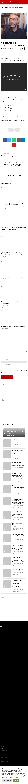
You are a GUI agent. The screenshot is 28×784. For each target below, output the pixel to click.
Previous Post (5, 153)
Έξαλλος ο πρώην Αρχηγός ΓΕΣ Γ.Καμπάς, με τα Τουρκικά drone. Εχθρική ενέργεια (18, 488)
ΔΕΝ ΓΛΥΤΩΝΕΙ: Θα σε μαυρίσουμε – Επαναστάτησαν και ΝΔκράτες (17, 513)
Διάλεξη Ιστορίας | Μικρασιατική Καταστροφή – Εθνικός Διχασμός (12, 302)
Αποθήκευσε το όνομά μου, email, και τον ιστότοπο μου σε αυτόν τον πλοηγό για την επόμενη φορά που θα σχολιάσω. (14, 370)
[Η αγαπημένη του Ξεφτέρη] (7, 443)
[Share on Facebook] (5, 140)
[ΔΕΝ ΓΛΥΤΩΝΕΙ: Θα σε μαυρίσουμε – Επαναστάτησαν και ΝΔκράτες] (7, 515)
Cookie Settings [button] (7, 780)
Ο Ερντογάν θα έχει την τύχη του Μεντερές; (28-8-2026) (18, 536)
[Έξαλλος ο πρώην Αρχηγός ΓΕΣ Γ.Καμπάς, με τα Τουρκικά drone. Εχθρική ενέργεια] (7, 489)
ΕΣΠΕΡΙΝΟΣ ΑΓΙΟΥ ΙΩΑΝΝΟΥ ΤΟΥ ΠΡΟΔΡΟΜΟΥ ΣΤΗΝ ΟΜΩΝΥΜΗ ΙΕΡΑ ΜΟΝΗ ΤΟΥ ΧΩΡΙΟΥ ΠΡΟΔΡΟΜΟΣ (18, 584)
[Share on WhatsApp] (14, 140)
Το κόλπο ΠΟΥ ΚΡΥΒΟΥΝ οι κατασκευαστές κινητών (14, 326)
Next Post (24, 160)
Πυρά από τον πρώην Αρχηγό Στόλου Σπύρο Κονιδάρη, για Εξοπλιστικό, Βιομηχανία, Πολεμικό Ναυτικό (18, 500)
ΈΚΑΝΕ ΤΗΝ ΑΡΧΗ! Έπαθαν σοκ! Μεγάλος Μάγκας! (17, 525)
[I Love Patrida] (14, 2)
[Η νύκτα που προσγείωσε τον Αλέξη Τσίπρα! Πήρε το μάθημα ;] (14, 268)
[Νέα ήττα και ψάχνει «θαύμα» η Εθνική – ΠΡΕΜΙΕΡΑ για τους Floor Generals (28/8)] (7, 561)
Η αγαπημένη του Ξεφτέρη (16, 440)
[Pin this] (14, 145)
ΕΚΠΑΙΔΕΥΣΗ (10, 6)
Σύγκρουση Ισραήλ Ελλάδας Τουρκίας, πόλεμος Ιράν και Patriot (18, 464)
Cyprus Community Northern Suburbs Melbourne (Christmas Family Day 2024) (12, 164)
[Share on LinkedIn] (23, 140)
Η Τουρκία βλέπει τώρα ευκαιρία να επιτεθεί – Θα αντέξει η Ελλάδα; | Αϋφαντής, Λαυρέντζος (18, 453)
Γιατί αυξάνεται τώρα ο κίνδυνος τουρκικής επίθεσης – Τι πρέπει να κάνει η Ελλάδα (14, 228)
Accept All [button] (16, 780)
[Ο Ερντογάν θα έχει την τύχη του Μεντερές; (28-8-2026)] (7, 538)
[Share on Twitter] (9, 140)
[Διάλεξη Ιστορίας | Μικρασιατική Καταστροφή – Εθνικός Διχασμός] (14, 292)
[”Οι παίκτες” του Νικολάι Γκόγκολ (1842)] (7, 573)
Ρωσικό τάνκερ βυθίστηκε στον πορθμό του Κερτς (13, 156)
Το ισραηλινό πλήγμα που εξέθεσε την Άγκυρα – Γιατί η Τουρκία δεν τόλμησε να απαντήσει (13, 203)
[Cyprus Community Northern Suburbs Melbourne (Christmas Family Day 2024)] (24, 164)
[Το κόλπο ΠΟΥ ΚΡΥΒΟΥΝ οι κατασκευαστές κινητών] (14, 317)
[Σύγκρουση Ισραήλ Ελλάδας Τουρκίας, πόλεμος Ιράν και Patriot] (7, 466)
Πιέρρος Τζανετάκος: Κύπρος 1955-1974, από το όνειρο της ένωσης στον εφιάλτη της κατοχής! (13, 253)
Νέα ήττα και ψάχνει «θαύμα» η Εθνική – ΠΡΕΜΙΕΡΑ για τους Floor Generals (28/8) (18, 560)
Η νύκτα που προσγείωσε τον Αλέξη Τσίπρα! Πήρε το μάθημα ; (13, 277)
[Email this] (19, 140)
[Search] (26, 2)
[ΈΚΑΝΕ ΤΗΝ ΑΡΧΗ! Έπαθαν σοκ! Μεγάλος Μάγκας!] (7, 527)
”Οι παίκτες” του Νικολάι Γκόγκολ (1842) (18, 570)
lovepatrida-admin (14, 175)
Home (2, 6)
